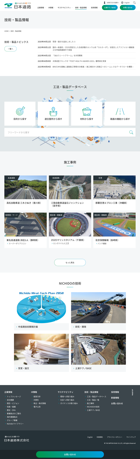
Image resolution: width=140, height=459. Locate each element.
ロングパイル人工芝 (61, 243)
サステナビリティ (64, 7)
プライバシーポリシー (114, 437)
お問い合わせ (127, 7)
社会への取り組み (67, 400)
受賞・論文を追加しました (63, 41)
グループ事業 (12, 420)
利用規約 (100, 437)
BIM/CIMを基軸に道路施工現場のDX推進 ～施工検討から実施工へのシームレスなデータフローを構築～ (93, 66)
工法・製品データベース (96, 396)
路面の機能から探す (120, 119)
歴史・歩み (11, 410)
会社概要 (10, 400)
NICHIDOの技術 (70, 283)
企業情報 (40, 7)
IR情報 (50, 7)
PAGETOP (132, 392)
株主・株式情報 (40, 403)
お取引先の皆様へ (113, 2)
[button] (134, 2)
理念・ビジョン (13, 403)
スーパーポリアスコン (17, 243)
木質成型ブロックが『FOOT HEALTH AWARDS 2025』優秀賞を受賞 (79, 61)
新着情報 (115, 397)
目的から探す (20, 119)
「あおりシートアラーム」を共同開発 (67, 55)
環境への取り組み (67, 396)
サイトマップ (131, 437)
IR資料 (36, 400)
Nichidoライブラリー (15, 423)
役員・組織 (11, 406)
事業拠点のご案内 (14, 413)
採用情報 (94, 7)
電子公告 (37, 406)
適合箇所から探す (53, 119)
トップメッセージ (14, 396)
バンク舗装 (102, 243)
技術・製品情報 (81, 7)
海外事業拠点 (12, 417)
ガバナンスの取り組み (69, 403)
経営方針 (37, 396)
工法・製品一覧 (93, 400)
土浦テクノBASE (110, 7)
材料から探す (86, 119)
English (127, 2)
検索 (131, 132)
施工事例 (90, 403)
